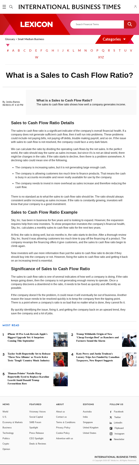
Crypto (6, 443)
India (85, 417)
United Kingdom (90, 427)
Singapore (88, 422)
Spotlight (33, 427)
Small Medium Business (31, 39)
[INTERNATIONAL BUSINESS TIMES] (69, 7)
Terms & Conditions (65, 422)
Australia (87, 411)
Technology (8, 433)
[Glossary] (36, 24)
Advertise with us (64, 438)
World (5, 411)
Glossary (10, 39)
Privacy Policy (63, 427)
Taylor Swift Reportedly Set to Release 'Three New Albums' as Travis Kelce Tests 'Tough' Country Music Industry (29, 357)
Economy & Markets (13, 422)
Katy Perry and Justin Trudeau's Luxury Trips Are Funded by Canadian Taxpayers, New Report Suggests (97, 357)
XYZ (101, 57)
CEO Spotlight (36, 438)
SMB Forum (35, 422)
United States (89, 433)
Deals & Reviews (37, 443)
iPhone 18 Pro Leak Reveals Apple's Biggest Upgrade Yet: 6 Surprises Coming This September (27, 337)
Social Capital (36, 417)
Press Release (36, 433)
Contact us (61, 417)
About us (60, 411)
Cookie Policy (63, 433)
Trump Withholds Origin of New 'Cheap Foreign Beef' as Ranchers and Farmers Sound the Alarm (97, 337)
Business (7, 427)
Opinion (6, 449)
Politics (6, 438)
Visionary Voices (37, 411)
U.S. (5, 417)
